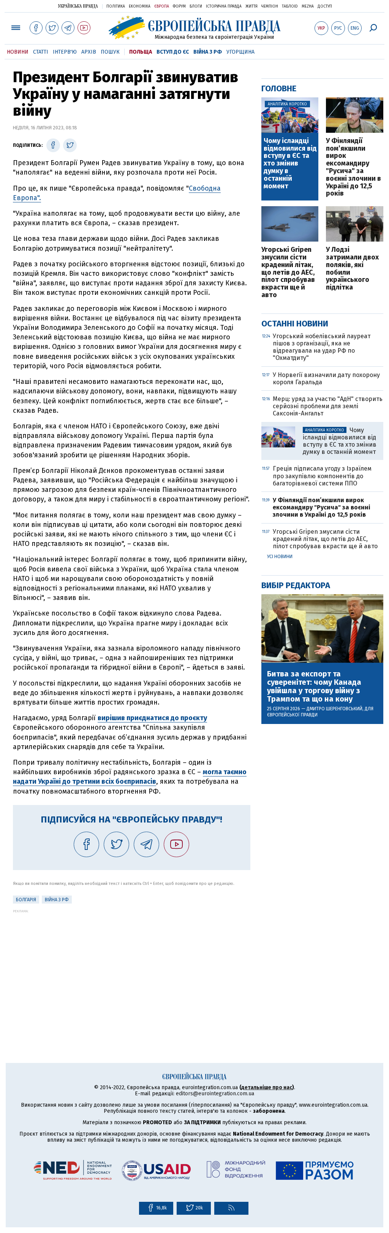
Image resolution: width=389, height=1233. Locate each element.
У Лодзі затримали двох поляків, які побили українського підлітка (352, 268)
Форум (179, 6)
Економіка (139, 6)
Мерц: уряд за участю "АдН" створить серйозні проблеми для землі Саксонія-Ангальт (328, 406)
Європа (161, 6)
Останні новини (294, 323)
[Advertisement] (131, 966)
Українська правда (78, 6)
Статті (40, 52)
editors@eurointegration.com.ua (215, 1093)
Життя (251, 6)
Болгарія (26, 899)
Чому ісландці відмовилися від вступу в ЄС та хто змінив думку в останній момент (290, 163)
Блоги (196, 6)
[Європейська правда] (194, 28)
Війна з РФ (207, 52)
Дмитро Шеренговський (334, 708)
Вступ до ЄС (173, 52)
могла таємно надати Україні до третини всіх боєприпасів (130, 777)
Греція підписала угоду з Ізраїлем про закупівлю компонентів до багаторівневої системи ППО (322, 476)
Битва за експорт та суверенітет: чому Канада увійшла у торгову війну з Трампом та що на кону (314, 686)
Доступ (325, 6)
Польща (140, 52)
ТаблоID (290, 6)
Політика (115, 6)
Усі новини (280, 556)
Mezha (308, 6)
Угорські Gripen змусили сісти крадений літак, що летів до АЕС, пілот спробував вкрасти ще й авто (288, 272)
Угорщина (240, 52)
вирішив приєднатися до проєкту (152, 718)
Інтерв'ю (65, 52)
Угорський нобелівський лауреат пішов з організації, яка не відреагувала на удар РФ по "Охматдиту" (321, 347)
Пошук (110, 52)
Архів (88, 52)
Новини (17, 52)
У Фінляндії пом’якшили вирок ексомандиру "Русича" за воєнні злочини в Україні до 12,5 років (353, 167)
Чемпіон (269, 6)
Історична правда (224, 6)
